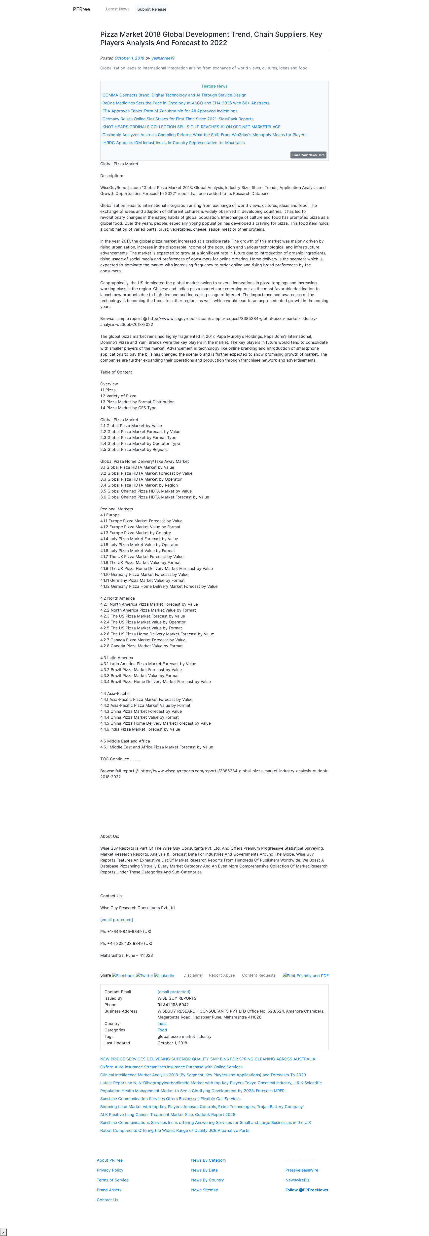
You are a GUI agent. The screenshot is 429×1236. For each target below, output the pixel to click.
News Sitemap (204, 1189)
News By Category (208, 1160)
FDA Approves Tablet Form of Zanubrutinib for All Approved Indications (170, 110)
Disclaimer (193, 975)
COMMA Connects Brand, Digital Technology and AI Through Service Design (174, 95)
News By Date (204, 1170)
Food (162, 1029)
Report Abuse (222, 975)
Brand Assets (109, 1189)
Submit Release (152, 9)
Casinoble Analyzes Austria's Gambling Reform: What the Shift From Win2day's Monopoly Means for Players (204, 134)
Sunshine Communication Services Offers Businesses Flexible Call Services (170, 1098)
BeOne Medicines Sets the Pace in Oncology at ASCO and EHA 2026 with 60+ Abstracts (186, 102)
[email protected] (116, 919)
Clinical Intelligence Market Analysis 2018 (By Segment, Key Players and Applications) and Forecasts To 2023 (203, 1074)
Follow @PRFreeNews (307, 1189)
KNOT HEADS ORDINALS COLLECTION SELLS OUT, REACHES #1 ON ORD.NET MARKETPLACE (192, 126)
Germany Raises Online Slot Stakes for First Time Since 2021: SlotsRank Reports (178, 118)
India (162, 1023)
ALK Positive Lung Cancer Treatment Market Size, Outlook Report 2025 (167, 1114)
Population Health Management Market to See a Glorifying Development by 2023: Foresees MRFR (192, 1090)
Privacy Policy (110, 1170)
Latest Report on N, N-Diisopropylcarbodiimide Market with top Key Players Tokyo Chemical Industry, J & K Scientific (211, 1082)
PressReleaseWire (302, 1170)
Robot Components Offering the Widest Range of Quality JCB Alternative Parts (174, 1130)
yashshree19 (163, 58)
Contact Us (107, 1199)
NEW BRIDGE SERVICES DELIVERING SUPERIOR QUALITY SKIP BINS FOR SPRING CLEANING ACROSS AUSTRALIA (207, 1058)
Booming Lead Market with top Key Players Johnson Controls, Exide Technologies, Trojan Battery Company (201, 1106)
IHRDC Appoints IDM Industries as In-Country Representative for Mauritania (174, 142)
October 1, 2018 (129, 58)
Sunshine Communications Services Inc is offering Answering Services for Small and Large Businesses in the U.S (205, 1122)
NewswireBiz (298, 1179)
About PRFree (110, 1160)
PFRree (81, 9)
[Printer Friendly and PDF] (306, 975)
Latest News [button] (117, 8)
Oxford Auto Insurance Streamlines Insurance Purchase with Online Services (171, 1066)
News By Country (207, 1179)
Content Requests (259, 975)
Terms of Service (113, 1179)
